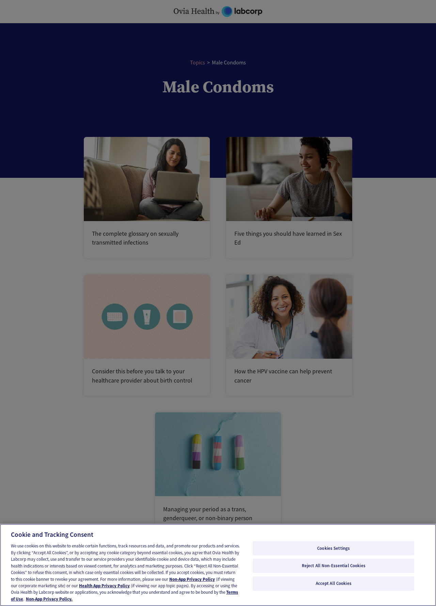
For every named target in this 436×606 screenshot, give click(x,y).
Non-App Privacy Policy (192, 579)
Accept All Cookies (334, 583)
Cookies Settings (333, 548)
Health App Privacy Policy (104, 586)
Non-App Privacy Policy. (49, 599)
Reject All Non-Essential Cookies (333, 566)
